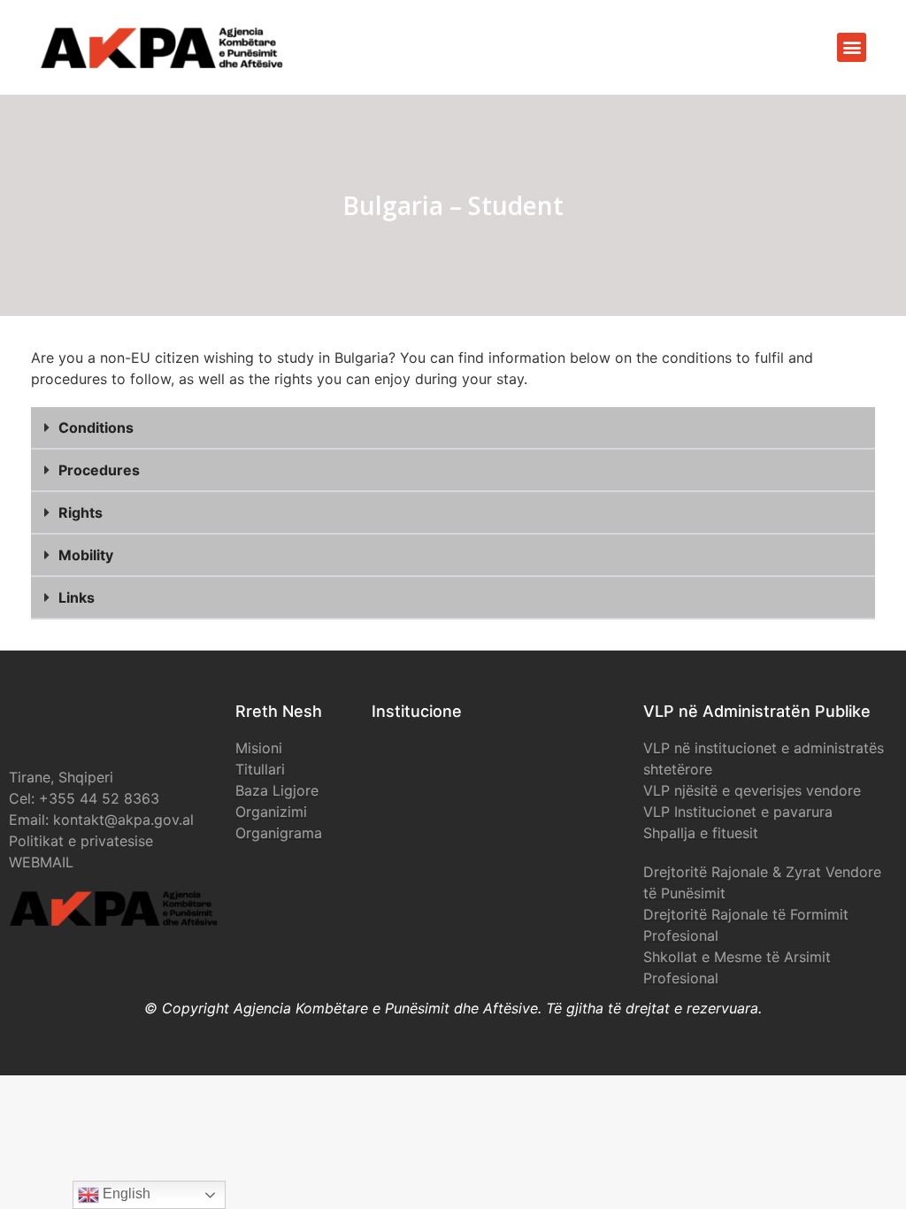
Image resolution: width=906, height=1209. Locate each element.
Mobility (85, 555)
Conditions (96, 427)
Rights (80, 512)
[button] (851, 47)
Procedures (99, 470)
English (124, 1193)
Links (76, 597)
